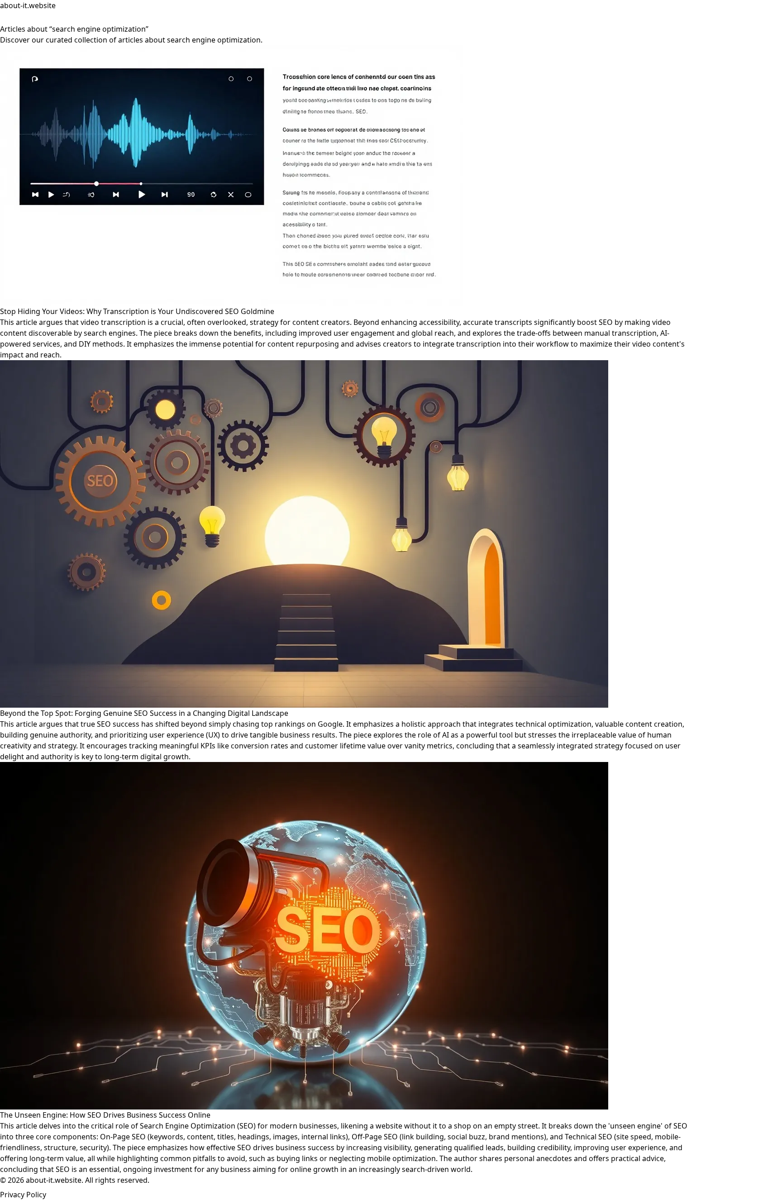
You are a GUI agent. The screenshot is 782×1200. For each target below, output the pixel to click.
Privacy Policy (23, 1195)
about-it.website (28, 5)
